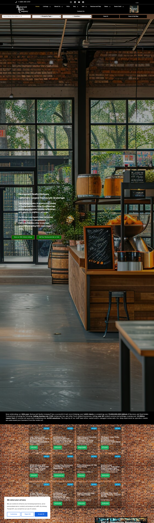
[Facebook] (83, 2)
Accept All (41, 514)
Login (137, 3)
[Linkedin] (75, 2)
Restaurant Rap (95, 7)
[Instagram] (71, 2)
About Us (57, 7)
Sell (83, 7)
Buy (74, 7)
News (106, 7)
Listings (45, 7)
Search (105, 16)
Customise (13, 514)
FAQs (68, 7)
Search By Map (133, 16)
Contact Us (80, 11)
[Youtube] (79, 2)
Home (37, 7)
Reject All (27, 514)
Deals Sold (117, 7)
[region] (27, 508)
